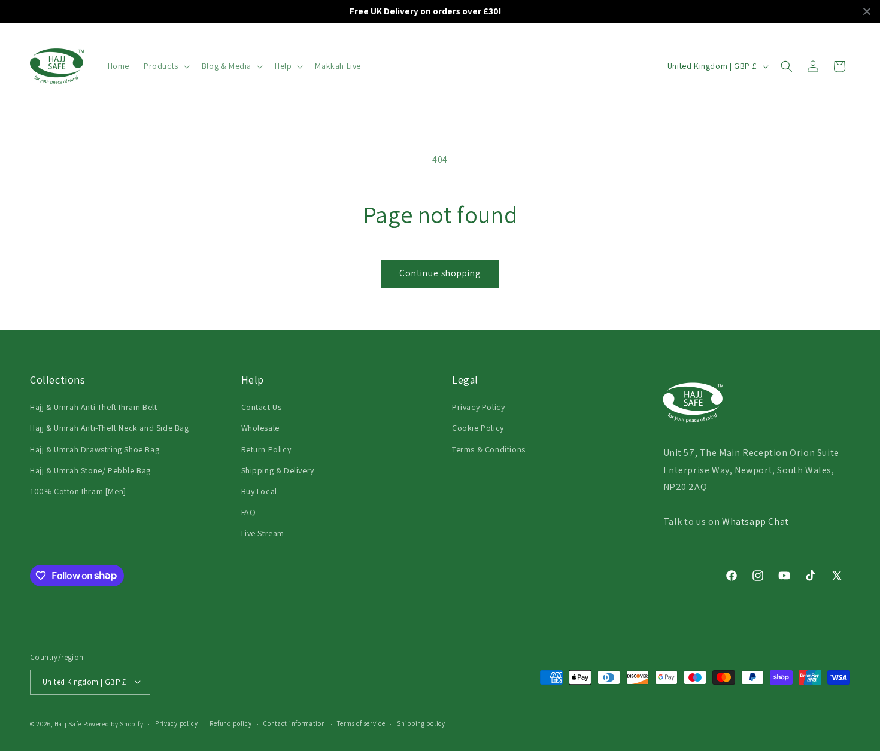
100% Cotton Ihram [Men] (78, 491)
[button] (165, 65)
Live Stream (263, 533)
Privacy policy (176, 723)
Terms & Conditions (489, 449)
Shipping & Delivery (277, 470)
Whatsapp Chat (755, 521)
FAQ (248, 512)
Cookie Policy (478, 427)
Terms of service (361, 723)
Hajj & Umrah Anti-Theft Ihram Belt (93, 407)
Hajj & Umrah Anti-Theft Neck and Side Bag (109, 427)
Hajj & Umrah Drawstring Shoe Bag (94, 449)
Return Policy (266, 449)
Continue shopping (440, 273)
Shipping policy (421, 723)
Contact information (294, 723)
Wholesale (260, 427)
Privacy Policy (478, 407)
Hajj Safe (67, 723)
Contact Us (261, 407)
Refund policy (230, 723)
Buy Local (259, 491)
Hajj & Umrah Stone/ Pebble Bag (90, 470)
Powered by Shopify (113, 723)
